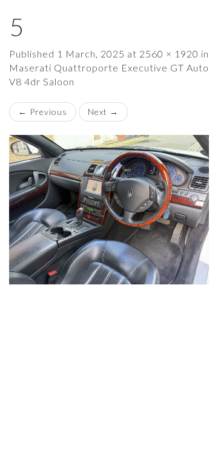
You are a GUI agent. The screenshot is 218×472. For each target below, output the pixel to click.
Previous (42, 112)
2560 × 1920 (169, 53)
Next (103, 112)
